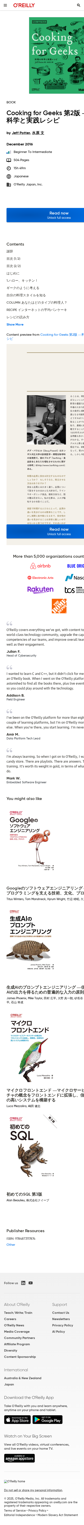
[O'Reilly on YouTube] (31, 1283)
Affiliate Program (17, 1344)
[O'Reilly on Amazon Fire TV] (19, 1461)
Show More (15, 324)
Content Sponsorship (20, 1357)
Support (59, 1304)
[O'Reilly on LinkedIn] (23, 1283)
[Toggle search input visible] (79, 5)
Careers (10, 1319)
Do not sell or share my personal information (33, 1490)
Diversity (10, 1350)
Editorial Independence (19, 1515)
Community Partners (19, 1338)
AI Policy (58, 1331)
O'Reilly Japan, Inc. (28, 184)
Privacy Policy (62, 1325)
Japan (9, 1384)
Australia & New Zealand (22, 1378)
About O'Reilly (17, 1304)
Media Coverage (17, 1331)
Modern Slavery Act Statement (58, 1515)
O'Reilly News (14, 1325)
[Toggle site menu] (5, 5)
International (16, 1369)
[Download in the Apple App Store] (17, 1423)
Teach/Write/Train (18, 1313)
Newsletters (61, 1319)
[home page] (24, 5)
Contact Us (60, 1313)
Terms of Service (15, 1510)
